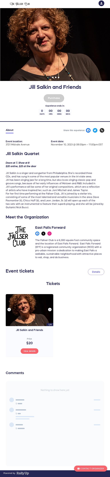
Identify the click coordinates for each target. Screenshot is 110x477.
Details (96, 272)
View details (29, 351)
